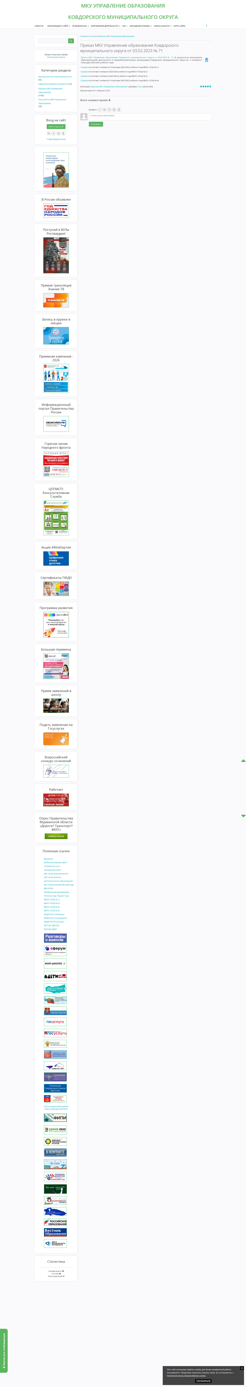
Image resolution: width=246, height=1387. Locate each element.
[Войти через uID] (100, 110)
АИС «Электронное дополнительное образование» (58, 879)
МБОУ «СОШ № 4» (52, 910)
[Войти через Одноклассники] (63, 133)
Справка (84, 67)
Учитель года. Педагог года (56, 895)
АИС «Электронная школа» (56, 873)
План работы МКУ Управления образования (52, 101)
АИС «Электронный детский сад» (59, 884)
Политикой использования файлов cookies (186, 1375)
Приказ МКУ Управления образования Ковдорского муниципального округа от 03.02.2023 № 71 (127, 57)
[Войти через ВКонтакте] (49, 133)
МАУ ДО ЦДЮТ (50, 929)
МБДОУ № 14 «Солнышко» (55, 918)
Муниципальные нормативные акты (55, 76)
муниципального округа (142, 17)
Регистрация (53, 57)
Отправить (96, 124)
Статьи (92, 36)
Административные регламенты (53, 84)
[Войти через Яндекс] (54, 133)
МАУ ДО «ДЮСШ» (51, 925)
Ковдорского (87, 17)
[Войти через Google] (58, 133)
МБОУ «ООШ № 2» (52, 903)
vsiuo (140, 86)
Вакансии (48, 858)
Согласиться (203, 1381)
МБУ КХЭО (48, 888)
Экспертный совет (52, 870)
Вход (63, 57)
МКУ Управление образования (123, 5)
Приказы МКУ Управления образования (50, 90)
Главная (84, 36)
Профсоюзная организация (56, 892)
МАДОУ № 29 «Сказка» (54, 921)
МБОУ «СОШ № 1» (52, 899)
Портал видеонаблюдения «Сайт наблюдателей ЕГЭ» (56, 1107)
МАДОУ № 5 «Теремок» (54, 914)
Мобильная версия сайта (55, 862)
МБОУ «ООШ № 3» (52, 907)
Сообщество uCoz (52, 866)
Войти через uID (56, 126)
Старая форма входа (56, 139)
